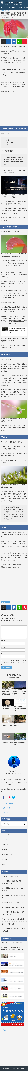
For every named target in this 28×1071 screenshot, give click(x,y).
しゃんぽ (4, 840)
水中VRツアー (20, 7)
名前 (3, 640)
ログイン (3, 1030)
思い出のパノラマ (7, 854)
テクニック (5, 844)
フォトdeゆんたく (13, 1068)
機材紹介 (4, 864)
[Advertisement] (14, 109)
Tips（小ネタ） (6, 602)
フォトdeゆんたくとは (5, 7)
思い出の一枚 (5, 859)
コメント (4, 624)
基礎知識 (4, 849)
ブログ (13, 7)
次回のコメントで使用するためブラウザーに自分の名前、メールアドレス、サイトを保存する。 (13, 662)
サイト (3, 653)
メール (3, 647)
